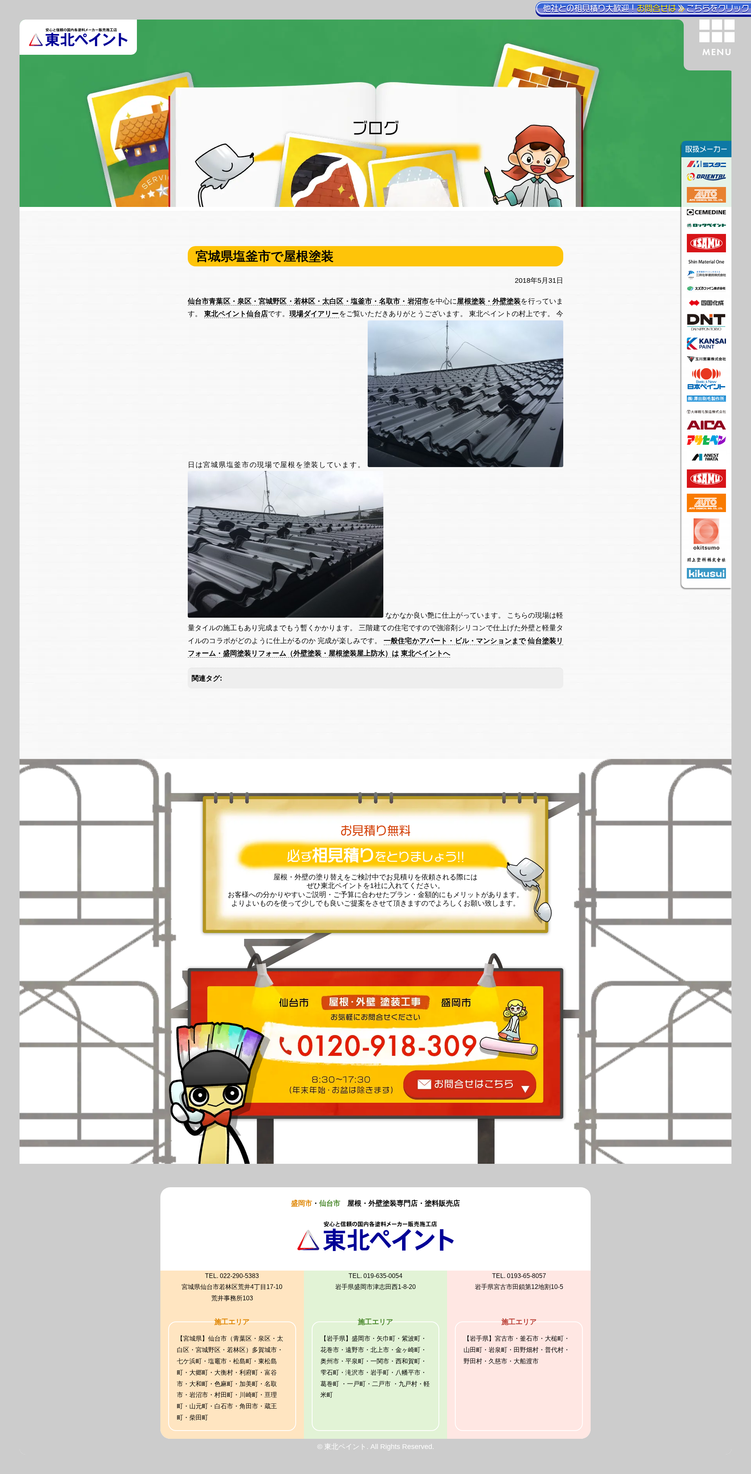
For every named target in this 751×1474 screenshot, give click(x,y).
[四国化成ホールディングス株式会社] (706, 305)
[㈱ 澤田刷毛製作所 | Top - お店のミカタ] (706, 399)
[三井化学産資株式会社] (706, 277)
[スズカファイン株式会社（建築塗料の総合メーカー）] (706, 290)
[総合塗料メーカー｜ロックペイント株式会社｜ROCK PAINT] (706, 226)
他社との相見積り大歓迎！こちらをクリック (646, 8)
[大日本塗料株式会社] (706, 329)
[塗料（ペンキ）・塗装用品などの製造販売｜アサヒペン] (706, 442)
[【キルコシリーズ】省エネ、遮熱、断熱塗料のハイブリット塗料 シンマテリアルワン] (706, 262)
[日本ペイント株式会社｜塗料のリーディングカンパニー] (707, 387)
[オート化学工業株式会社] (706, 200)
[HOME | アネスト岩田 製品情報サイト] (706, 461)
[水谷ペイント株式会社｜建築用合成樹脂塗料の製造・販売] (706, 165)
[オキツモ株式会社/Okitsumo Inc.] (706, 547)
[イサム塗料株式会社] (706, 250)
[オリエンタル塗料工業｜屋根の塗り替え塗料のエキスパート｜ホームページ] (706, 178)
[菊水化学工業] (706, 576)
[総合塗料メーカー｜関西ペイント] (706, 347)
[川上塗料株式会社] (706, 560)
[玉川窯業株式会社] (706, 360)
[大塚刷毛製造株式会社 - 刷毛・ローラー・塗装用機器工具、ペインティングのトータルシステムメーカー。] (706, 412)
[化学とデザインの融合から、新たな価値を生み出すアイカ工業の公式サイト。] (706, 427)
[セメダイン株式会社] (706, 213)
